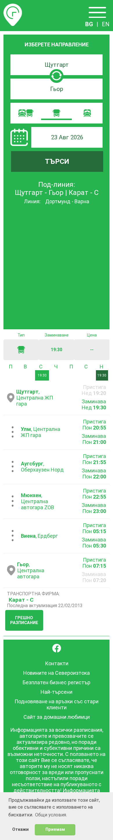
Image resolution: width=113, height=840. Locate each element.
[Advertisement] (56, 267)
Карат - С (21, 599)
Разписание (12, 6)
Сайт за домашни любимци (56, 717)
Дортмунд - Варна (67, 201)
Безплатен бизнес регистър (56, 682)
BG (89, 24)
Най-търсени (56, 692)
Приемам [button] (55, 829)
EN (106, 24)
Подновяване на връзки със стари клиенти (56, 704)
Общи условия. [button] (51, 815)
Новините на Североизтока (56, 673)
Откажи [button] (20, 829)
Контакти (56, 663)
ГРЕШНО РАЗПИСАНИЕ (24, 620)
